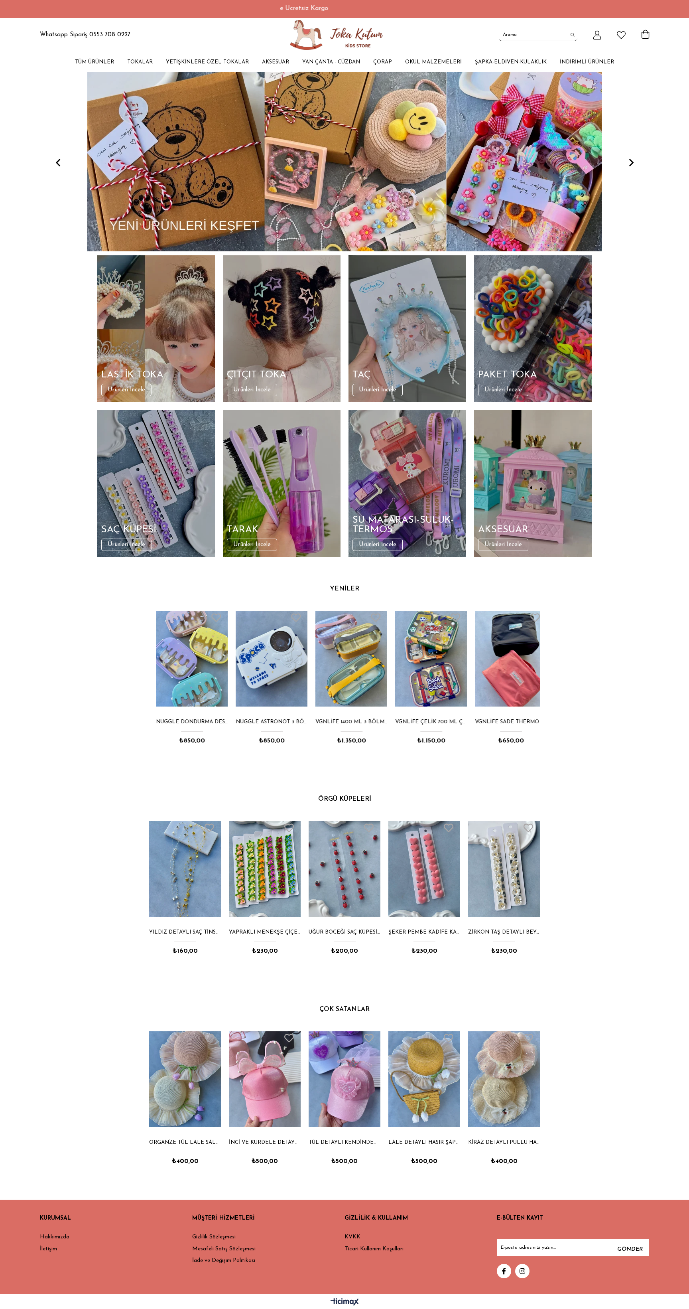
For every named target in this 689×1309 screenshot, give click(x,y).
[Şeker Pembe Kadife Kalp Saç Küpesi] (344, 869)
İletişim (48, 1249)
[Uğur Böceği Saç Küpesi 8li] (265, 869)
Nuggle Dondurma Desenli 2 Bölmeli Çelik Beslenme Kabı (185, 722)
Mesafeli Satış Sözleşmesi (224, 1249)
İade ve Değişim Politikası (223, 1261)
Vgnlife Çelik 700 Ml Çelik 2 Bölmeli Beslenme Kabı (424, 722)
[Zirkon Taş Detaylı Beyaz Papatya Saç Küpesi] (424, 869)
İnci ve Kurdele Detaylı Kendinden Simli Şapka (185, 1142)
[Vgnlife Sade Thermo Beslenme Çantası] (504, 659)
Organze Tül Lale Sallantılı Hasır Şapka (504, 1142)
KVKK (352, 1237)
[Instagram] (522, 1271)
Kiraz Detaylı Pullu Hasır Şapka (424, 1142)
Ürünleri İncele (126, 390)
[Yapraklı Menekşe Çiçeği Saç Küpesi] (185, 869)
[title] (344, 161)
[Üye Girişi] (597, 35)
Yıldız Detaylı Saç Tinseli (504, 932)
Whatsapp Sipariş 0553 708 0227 (85, 35)
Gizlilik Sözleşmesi (214, 1237)
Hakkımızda (54, 1237)
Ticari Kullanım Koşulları (374, 1249)
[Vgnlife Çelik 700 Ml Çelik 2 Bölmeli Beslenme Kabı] (424, 659)
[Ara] (572, 35)
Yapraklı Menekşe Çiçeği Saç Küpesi (185, 932)
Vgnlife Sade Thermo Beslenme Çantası (504, 722)
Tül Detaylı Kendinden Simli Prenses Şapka (265, 1142)
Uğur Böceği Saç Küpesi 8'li (265, 932)
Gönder (630, 1249)
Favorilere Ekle (209, 617)
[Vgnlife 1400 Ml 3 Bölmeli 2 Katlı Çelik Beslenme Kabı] (344, 659)
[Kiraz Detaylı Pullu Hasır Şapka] (424, 1079)
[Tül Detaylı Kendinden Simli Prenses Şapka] (265, 1079)
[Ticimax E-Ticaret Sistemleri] (345, 1302)
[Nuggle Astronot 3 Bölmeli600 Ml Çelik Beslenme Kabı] (265, 659)
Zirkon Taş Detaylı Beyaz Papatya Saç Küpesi (424, 932)
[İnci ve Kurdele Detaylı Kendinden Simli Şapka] (185, 1079)
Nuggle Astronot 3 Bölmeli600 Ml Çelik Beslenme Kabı (265, 722)
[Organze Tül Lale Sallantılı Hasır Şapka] (504, 1079)
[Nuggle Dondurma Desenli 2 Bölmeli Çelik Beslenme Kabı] (185, 659)
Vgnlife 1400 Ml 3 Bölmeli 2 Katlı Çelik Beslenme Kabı (344, 722)
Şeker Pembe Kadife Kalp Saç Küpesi (344, 932)
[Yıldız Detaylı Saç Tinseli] (504, 869)
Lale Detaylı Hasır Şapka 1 (344, 1142)
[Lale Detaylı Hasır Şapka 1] (344, 1079)
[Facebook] (504, 1271)
